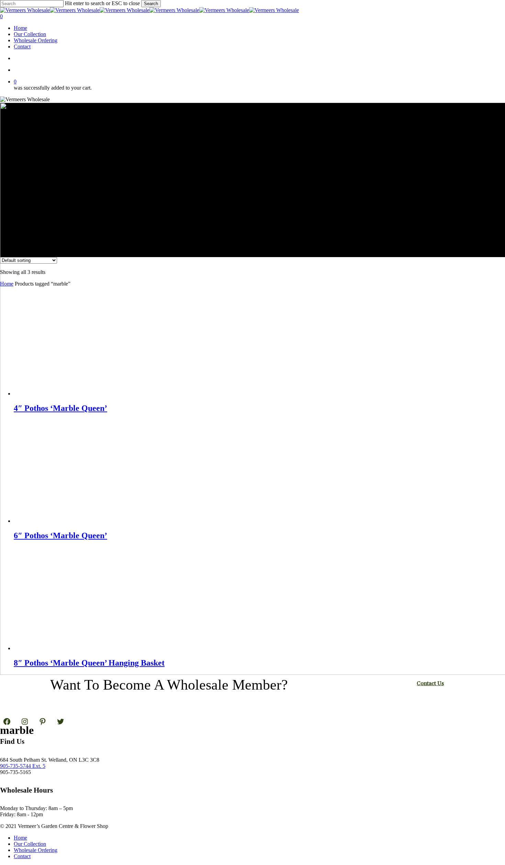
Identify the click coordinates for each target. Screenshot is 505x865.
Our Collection (30, 844)
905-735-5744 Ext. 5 (22, 766)
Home (6, 284)
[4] (65, 393)
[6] (65, 521)
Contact (22, 856)
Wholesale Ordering (35, 850)
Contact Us (430, 683)
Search (151, 3)
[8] (65, 648)
